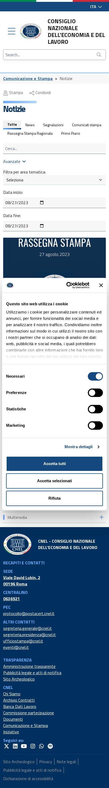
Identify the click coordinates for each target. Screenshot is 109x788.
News (30, 125)
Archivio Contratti (19, 700)
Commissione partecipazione (28, 713)
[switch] (95, 392)
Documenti (13, 719)
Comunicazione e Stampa (28, 78)
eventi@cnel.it (16, 647)
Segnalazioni (53, 125)
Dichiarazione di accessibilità (28, 778)
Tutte (12, 124)
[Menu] (11, 31)
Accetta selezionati (54, 481)
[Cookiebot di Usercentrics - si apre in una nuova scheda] (67, 285)
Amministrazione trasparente (29, 666)
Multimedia (17, 517)
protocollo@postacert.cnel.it (28, 613)
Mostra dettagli (79, 446)
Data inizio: (13, 192)
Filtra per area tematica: (24, 172)
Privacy (45, 761)
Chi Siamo (11, 694)
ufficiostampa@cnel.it (23, 641)
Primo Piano (70, 133)
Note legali (66, 761)
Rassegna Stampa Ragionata (30, 133)
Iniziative (11, 732)
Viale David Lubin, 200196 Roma (21, 580)
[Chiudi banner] (101, 285)
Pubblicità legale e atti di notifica (32, 672)
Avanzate (11, 161)
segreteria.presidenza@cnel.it (29, 634)
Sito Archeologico (19, 679)
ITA (93, 6)
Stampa (15, 92)
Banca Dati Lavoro (19, 706)
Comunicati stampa (86, 125)
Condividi (42, 92)
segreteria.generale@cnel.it (27, 628)
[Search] (99, 54)
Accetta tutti (54, 463)
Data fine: (12, 215)
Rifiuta (54, 498)
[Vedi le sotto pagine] (101, 517)
